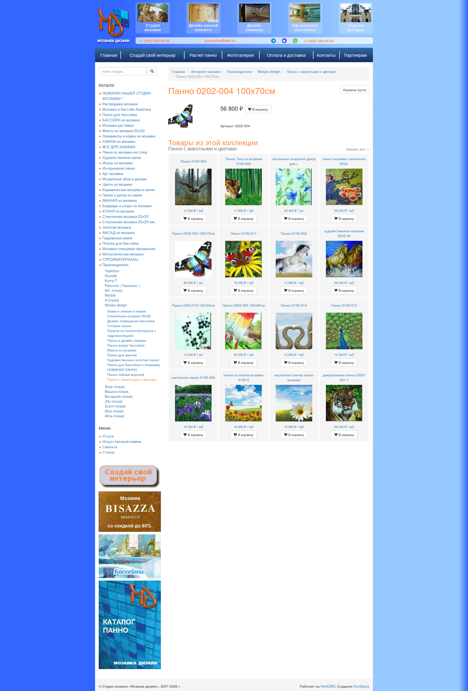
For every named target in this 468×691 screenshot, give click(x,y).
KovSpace (361, 686)
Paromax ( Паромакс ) (122, 285)
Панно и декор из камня (122, 194)
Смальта (109, 446)
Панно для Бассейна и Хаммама (133, 364)
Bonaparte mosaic (119, 396)
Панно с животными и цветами (131, 379)
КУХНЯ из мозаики (118, 211)
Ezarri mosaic (115, 406)
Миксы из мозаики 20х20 (123, 130)
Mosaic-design (116, 304)
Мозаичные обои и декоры (124, 178)
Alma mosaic (115, 415)
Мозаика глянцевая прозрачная (128, 248)
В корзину (259, 109)
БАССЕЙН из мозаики (121, 119)
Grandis (111, 275)
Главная (178, 71)
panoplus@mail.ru (220, 40)
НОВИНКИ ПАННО (122, 369)
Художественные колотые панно (133, 359)
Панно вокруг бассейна (126, 345)
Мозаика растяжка (117, 125)
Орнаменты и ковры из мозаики (128, 135)
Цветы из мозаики (117, 184)
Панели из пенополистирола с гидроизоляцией (131, 333)
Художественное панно (121, 157)
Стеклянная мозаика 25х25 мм (128, 221)
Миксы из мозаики (121, 350)
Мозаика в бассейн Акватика (126, 109)
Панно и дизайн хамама (126, 340)
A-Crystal (112, 300)
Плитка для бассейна (120, 243)
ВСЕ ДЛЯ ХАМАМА (118, 146)
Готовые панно (119, 325)
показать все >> (357, 149)
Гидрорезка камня (117, 237)
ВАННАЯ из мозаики (119, 200)
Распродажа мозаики (119, 103)
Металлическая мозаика (122, 253)
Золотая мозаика (116, 227)
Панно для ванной (122, 354)
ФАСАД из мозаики (118, 232)
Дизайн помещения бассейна (131, 320)
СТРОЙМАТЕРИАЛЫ (120, 259)
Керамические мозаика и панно (128, 189)
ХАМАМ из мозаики (118, 141)
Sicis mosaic (114, 411)
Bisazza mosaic (117, 391)
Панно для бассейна (119, 114)
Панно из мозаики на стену (124, 152)
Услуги (108, 435)
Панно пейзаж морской (125, 374)
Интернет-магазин (206, 71)
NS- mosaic (114, 290)
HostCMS (328, 686)
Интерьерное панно (118, 168)
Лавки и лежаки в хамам (126, 311)
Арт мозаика (112, 173)
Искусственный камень (122, 441)
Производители (115, 264)
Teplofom (112, 270)
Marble (110, 295)
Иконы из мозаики (117, 162)
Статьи (108, 452)
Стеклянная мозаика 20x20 (125, 216)
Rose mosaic (115, 386)
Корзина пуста (354, 89)
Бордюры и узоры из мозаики (127, 205)
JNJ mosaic (114, 401)
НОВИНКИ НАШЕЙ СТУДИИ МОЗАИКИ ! (126, 95)
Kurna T (111, 280)
